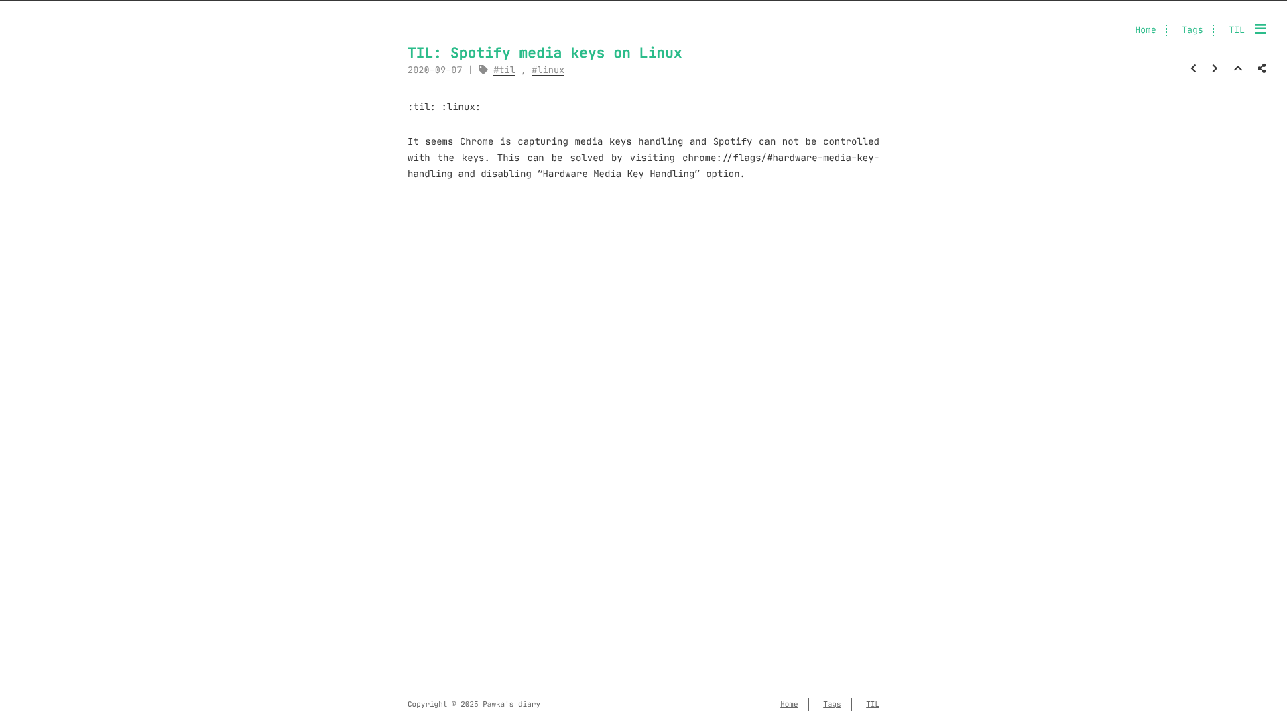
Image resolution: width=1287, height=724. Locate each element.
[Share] (1262, 68)
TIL (1237, 30)
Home (1145, 30)
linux (550, 70)
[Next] (1215, 68)
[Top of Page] (1238, 68)
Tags (1192, 30)
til (507, 70)
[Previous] (1193, 68)
